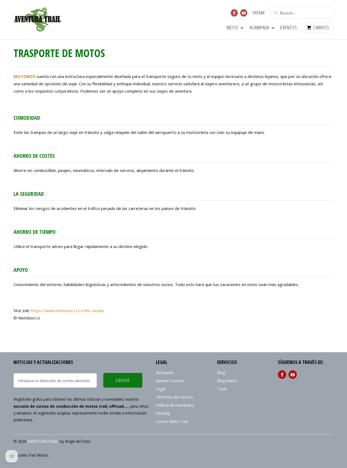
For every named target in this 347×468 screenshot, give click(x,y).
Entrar (259, 13)
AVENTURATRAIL (43, 441)
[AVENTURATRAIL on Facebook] (234, 13)
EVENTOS (288, 28)
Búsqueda (165, 372)
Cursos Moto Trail (172, 421)
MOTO (233, 28)
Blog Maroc (227, 380)
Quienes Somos (170, 380)
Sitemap (163, 413)
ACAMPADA (260, 28)
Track (222, 388)
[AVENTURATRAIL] (38, 19)
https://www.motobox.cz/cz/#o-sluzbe (67, 310)
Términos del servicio (174, 397)
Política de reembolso (175, 405)
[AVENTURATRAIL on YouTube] (243, 13)
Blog (221, 372)
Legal (160, 388)
